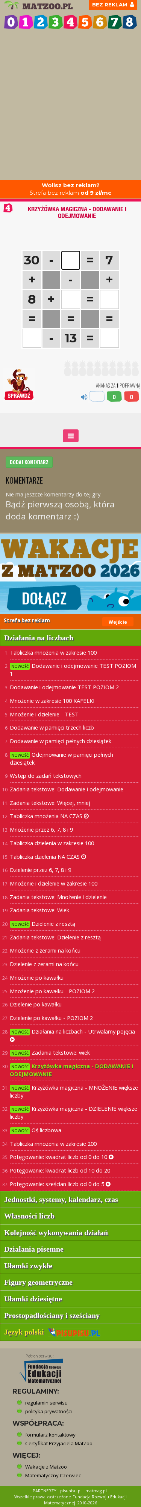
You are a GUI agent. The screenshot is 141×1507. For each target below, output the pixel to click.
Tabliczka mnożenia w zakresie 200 (53, 1143)
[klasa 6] (99, 21)
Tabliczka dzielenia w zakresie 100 (52, 843)
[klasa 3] (55, 21)
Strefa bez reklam (70, 189)
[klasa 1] (25, 21)
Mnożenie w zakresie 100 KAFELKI (52, 700)
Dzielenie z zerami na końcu (44, 964)
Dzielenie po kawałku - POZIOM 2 (51, 1017)
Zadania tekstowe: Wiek (39, 910)
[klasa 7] (115, 21)
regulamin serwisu (46, 1402)
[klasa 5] (85, 21)
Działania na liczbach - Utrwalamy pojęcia (73, 1031)
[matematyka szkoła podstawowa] (39, 5)
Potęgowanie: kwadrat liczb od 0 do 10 (59, 1156)
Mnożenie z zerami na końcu (45, 950)
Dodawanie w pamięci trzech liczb (52, 727)
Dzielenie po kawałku (36, 1004)
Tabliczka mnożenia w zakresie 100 (53, 652)
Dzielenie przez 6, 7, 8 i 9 (40, 869)
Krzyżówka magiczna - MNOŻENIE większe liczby (74, 1091)
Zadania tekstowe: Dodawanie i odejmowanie (66, 789)
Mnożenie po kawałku (37, 977)
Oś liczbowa (36, 1130)
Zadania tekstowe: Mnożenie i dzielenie (58, 897)
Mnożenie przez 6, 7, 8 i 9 (41, 829)
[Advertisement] (70, 105)
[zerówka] (11, 21)
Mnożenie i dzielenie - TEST (44, 714)
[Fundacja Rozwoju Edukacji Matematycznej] (35, 1366)
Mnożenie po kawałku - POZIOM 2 (52, 991)
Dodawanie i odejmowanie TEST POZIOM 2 (64, 687)
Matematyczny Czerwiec (53, 1475)
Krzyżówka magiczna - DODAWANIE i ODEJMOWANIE (71, 1070)
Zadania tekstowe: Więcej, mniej (50, 802)
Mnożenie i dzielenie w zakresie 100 (53, 883)
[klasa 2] (40, 21)
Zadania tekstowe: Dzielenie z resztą (55, 937)
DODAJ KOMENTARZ (29, 462)
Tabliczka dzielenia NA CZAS (45, 856)
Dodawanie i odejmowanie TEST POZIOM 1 (73, 669)
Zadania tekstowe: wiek (50, 1052)
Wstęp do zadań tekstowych (46, 775)
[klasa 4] (70, 21)
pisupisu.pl (71, 1490)
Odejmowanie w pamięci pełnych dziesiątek (61, 758)
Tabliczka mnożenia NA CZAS (47, 816)
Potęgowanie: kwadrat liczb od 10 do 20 (60, 1170)
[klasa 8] (129, 21)
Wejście (118, 622)
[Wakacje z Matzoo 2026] (70, 574)
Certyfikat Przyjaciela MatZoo (58, 1443)
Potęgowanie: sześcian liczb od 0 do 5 (58, 1184)
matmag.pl (96, 1490)
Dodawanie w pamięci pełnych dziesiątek (60, 741)
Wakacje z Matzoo (46, 1466)
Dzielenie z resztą (43, 923)
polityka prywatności (48, 1411)
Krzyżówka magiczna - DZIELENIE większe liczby (73, 1112)
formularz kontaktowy (50, 1434)
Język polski (26, 1332)
